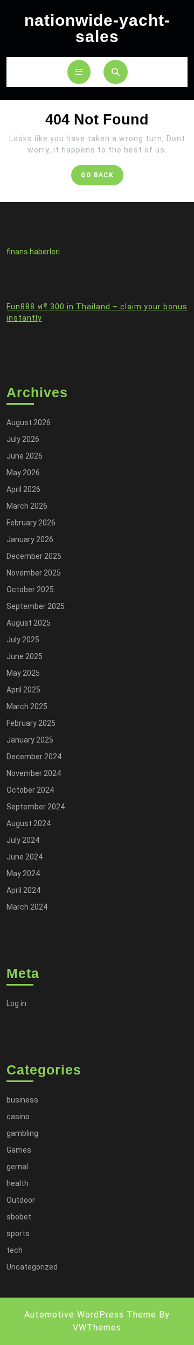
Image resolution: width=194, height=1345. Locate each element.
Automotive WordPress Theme (90, 1314)
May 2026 (23, 472)
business (22, 1100)
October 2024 (30, 790)
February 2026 (31, 522)
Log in (16, 1003)
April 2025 (23, 689)
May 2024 (23, 873)
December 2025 (33, 556)
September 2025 (35, 606)
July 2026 (22, 439)
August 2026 (28, 422)
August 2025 (28, 623)
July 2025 (22, 639)
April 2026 (23, 489)
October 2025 (30, 589)
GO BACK (102, 177)
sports (18, 1233)
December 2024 (33, 756)
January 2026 (29, 539)
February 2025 (31, 723)
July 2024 (22, 840)
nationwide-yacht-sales (97, 28)
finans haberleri (33, 251)
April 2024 (23, 890)
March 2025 (26, 706)
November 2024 (33, 773)
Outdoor (20, 1200)
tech (14, 1250)
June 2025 (24, 656)
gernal (17, 1166)
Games (18, 1150)
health (17, 1183)
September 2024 (35, 806)
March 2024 (26, 907)
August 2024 (28, 823)
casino (18, 1116)
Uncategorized (32, 1267)
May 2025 (23, 673)
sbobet (18, 1216)
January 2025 (29, 740)
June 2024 (24, 856)
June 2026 (24, 456)
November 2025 (33, 572)
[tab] (79, 72)
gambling (22, 1133)
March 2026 (26, 506)
